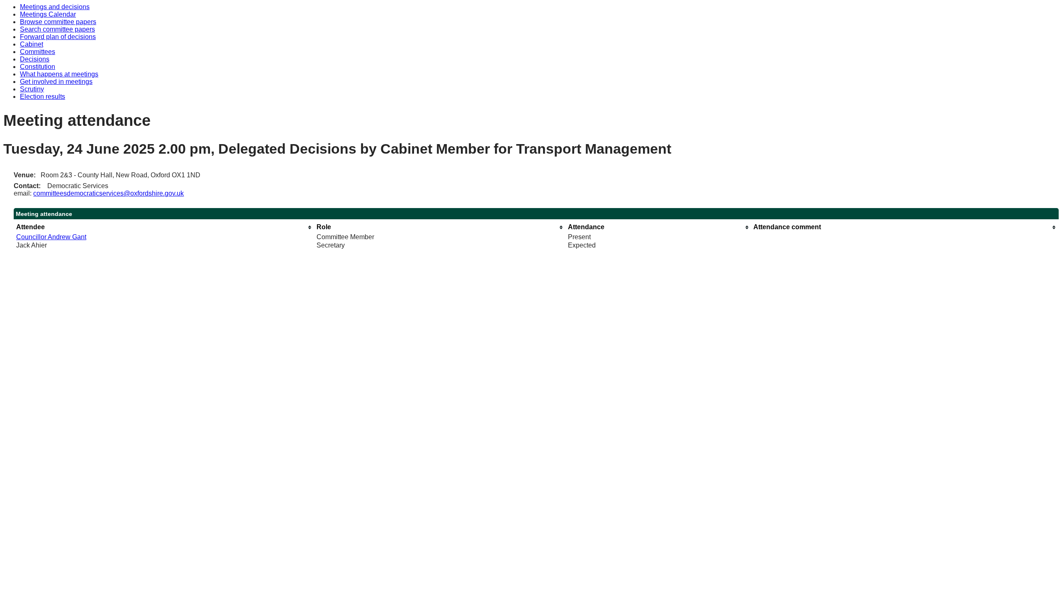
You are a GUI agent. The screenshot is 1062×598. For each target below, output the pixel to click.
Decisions (34, 59)
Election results (42, 96)
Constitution (37, 66)
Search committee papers (57, 29)
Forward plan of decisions (58, 36)
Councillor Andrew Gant (51, 236)
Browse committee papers (58, 21)
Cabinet (31, 44)
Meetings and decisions (55, 6)
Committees (37, 51)
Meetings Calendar (48, 14)
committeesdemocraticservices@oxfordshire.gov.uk (108, 193)
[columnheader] (164, 227)
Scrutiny (32, 89)
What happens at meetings (59, 74)
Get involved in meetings (56, 81)
